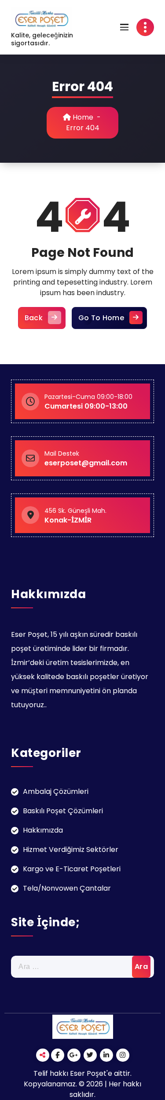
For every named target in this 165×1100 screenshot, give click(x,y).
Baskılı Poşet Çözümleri (63, 811)
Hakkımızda (43, 830)
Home (82, 117)
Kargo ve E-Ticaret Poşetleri (72, 869)
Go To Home (101, 318)
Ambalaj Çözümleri (55, 791)
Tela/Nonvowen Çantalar (67, 888)
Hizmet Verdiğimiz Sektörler (70, 849)
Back (34, 318)
